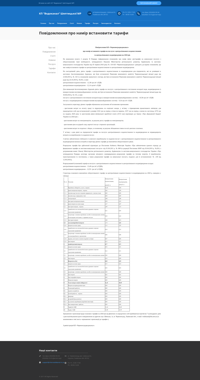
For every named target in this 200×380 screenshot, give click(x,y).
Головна (43, 23)
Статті (72, 23)
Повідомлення (62, 23)
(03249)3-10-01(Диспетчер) (151, 15)
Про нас (51, 23)
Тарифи (87, 23)
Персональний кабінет (148, 3)
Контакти (117, 23)
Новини (79, 23)
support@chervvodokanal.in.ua (53, 362)
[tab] (48, 47)
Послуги (95, 23)
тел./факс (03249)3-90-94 (150, 12)
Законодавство (106, 23)
